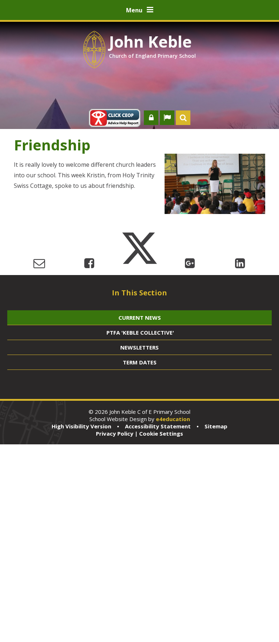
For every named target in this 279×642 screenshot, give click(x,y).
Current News (139, 317)
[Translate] (167, 117)
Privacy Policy (114, 433)
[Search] (183, 117)
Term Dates (140, 362)
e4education (173, 419)
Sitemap (216, 426)
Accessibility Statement (158, 426)
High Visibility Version (81, 426)
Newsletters (139, 347)
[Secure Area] (151, 117)
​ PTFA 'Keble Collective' (139, 332)
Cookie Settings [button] (161, 433)
